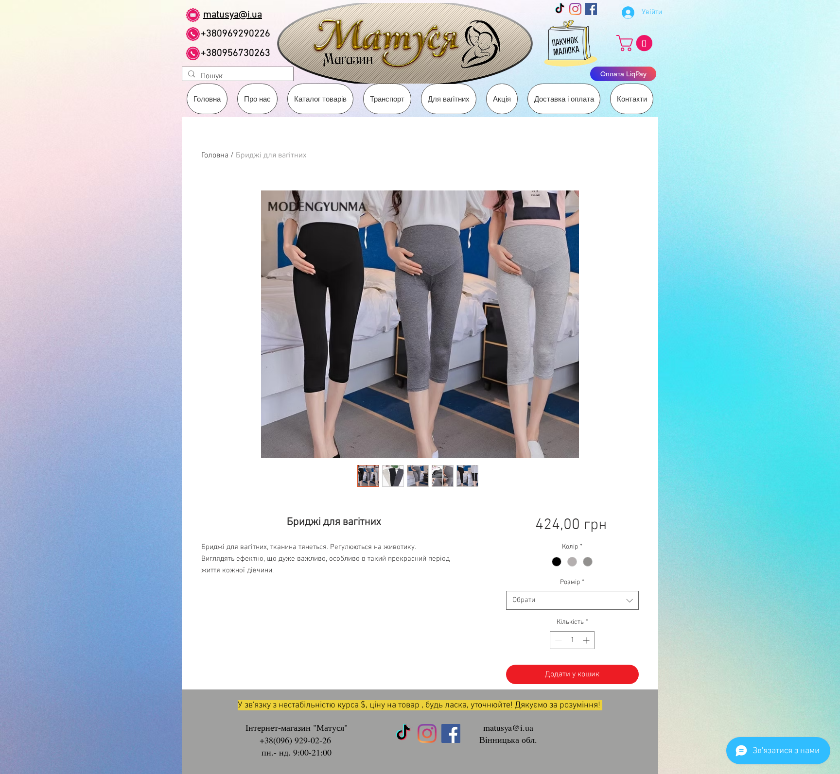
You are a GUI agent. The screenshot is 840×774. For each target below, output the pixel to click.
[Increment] (587, 640)
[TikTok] (560, 9)
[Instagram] (575, 9)
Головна (214, 155)
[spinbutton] (572, 640)
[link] (636, 43)
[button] (387, 99)
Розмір (572, 582)
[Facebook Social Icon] (591, 9)
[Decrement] (557, 640)
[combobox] (572, 600)
